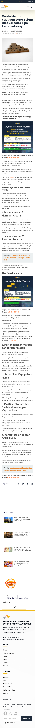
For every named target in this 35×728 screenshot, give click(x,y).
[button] (18, 484)
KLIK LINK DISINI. (13, 157)
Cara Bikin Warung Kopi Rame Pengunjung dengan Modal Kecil (22, 534)
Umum (19, 33)
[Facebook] (5, 713)
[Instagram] (10, 713)
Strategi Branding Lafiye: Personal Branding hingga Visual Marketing (22, 549)
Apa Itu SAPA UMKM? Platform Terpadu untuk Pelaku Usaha (22, 519)
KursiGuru (13, 340)
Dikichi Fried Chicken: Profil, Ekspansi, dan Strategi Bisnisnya (21, 563)
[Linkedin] (15, 713)
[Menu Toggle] (28, 7)
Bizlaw (12, 177)
